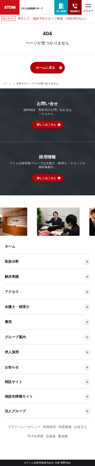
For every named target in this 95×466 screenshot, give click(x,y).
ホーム (7, 83)
